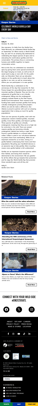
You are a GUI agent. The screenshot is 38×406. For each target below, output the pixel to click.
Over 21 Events (11, 396)
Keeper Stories (8, 22)
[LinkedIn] (29, 334)
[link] (19, 3)
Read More (31, 212)
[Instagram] (13, 334)
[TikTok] (24, 334)
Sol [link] (9, 371)
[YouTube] (19, 334)
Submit (7, 401)
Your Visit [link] (32, 404)
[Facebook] (8, 334)
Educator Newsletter (13, 390)
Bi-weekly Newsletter (13, 388)
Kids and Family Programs (15, 393)
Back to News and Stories (10, 38)
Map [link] (19, 404)
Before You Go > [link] (19, 10)
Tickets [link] (6, 404)
